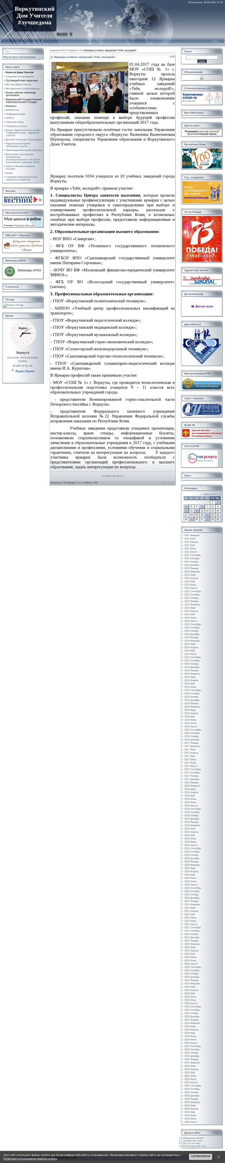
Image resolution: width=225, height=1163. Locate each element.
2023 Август (191, 1003)
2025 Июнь (190, 1075)
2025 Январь (191, 1059)
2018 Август (191, 805)
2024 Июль (190, 1039)
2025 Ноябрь (191, 1092)
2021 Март (190, 907)
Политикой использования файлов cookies (30, 1158)
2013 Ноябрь (191, 631)
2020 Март (190, 868)
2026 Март (190, 1105)
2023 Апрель (191, 990)
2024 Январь (191, 1019)
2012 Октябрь (192, 594)
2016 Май (189, 716)
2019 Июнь (190, 838)
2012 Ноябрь (191, 598)
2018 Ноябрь (191, 815)
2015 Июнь (190, 687)
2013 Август (191, 621)
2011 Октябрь (192, 558)
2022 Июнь (190, 957)
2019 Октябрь (192, 851)
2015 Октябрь (192, 693)
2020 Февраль (192, 865)
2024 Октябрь (192, 1049)
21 (207, 514)
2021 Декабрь (192, 937)
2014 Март (190, 644)
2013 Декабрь (192, 634)
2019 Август (191, 845)
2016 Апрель (191, 713)
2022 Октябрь (192, 970)
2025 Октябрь (192, 1089)
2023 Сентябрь (192, 1006)
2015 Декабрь (192, 700)
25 (191, 519)
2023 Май (189, 993)
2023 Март (190, 986)
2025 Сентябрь (192, 1085)
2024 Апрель (191, 1029)
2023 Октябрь (192, 1010)
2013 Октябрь (192, 627)
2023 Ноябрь (191, 1013)
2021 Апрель (191, 911)
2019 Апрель (191, 832)
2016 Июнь (190, 719)
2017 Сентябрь (192, 769)
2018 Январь (191, 782)
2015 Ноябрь (191, 696)
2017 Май (189, 756)
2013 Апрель (191, 611)
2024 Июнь (190, 1036)
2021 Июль (190, 921)
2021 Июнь (190, 917)
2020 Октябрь (192, 891)
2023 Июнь (190, 996)
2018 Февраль (192, 785)
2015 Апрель (191, 680)
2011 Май (189, 545)
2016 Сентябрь (192, 729)
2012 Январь (191, 568)
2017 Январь (191, 743)
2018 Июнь (190, 799)
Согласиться (200, 1156)
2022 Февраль (192, 944)
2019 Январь (191, 822)
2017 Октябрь (192, 772)
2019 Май (189, 835)
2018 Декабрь (192, 818)
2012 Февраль (192, 571)
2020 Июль (190, 881)
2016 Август (191, 726)
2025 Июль (190, 1079)
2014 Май (189, 650)
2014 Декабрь (192, 667)
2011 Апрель (191, 542)
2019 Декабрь (192, 858)
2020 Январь (191, 861)
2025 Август (191, 1082)
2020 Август (191, 884)
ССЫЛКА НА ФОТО (112, 476)
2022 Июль (190, 960)
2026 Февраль (192, 1102)
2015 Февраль (192, 673)
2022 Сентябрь (192, 967)
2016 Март (190, 710)
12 (196, 510)
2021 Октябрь (192, 930)
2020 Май (189, 874)
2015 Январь (191, 670)
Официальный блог (193, 1138)
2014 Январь (191, 637)
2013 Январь (191, 601)
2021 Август (191, 924)
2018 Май (189, 795)
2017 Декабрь (192, 779)
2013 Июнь (190, 617)
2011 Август (191, 551)
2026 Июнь (190, 1115)
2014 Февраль (192, 640)
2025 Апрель (191, 1069)
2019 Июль (190, 841)
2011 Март (190, 538)
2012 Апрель (191, 578)
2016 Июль (190, 723)
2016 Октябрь (192, 733)
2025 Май (189, 1072)
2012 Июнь (190, 584)
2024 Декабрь (192, 1056)
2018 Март (190, 789)
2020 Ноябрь (191, 894)
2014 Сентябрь (192, 657)
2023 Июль (190, 1000)
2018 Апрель (191, 792)
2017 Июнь (190, 759)
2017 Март (190, 749)
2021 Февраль (192, 904)
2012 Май (189, 581)
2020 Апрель (191, 871)
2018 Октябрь (192, 812)
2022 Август (191, 963)
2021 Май (189, 914)
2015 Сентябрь (192, 690)
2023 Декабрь (192, 1016)
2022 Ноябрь (191, 973)
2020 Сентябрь (192, 888)
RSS (216, 41)
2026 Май (189, 1112)
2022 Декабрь (192, 977)
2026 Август (191, 1122)
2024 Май (189, 1033)
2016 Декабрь (192, 739)
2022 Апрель (191, 950)
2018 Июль (190, 802)
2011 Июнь (190, 548)
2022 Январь (191, 940)
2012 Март (190, 574)
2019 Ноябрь (191, 855)
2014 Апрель (191, 647)
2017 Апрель (191, 752)
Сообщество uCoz (192, 1140)
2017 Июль (190, 762)
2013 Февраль (192, 604)
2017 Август (191, 766)
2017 (63, 50)
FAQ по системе (191, 1143)
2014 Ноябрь (191, 663)
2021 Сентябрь (192, 927)
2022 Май (189, 954)
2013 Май (189, 614)
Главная (62, 33)
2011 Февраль (192, 535)
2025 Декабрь (192, 1095)
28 (207, 519)
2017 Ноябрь (191, 776)
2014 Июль (190, 654)
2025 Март (190, 1066)
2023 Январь (191, 980)
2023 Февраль (192, 983)
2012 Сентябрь (192, 591)
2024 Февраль (192, 1023)
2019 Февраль (192, 825)
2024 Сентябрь (192, 1046)
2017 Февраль (192, 746)
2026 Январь (191, 1099)
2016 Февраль (192, 706)
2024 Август (191, 1042)
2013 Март (190, 607)
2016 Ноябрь (191, 736)
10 (186, 510)
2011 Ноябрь (191, 561)
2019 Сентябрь (192, 848)
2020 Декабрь (192, 897)
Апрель (73, 50)
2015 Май (189, 683)
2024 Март (190, 1026)
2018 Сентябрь (192, 808)
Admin (80, 483)
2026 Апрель (191, 1108)
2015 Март (190, 677)
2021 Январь (191, 901)
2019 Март (190, 828)
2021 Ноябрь (191, 934)
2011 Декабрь (191, 565)
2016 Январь (191, 703)
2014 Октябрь (192, 660)
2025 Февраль (192, 1062)
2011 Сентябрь (192, 555)
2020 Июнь (190, 878)
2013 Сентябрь (192, 624)
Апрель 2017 (210, 494)
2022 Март (190, 947)
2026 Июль (190, 1118)
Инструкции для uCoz (194, 1146)
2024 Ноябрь (191, 1052)
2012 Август (191, 588)
